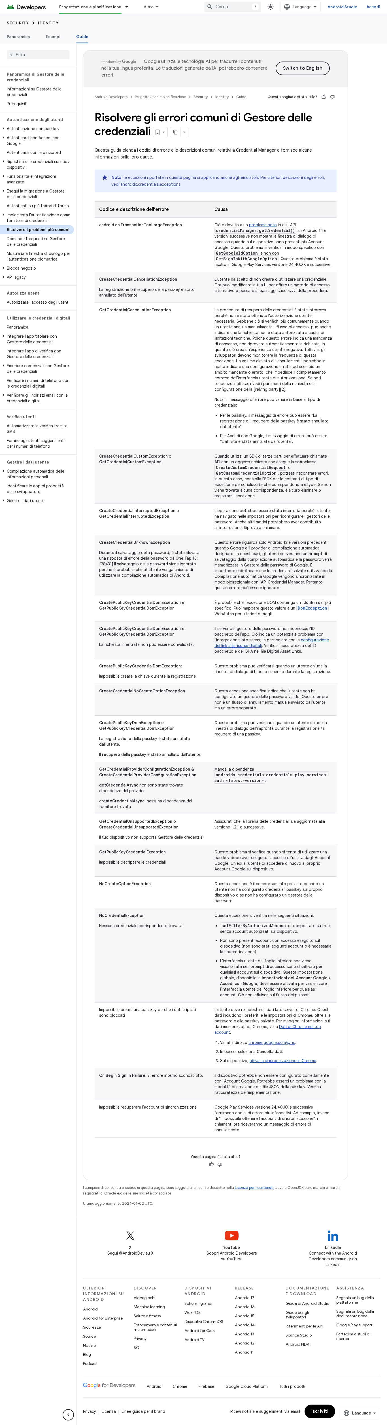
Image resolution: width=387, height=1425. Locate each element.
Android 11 (244, 1352)
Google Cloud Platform (247, 1386)
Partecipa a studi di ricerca (353, 1336)
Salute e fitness (147, 1315)
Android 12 (244, 1343)
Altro (149, 6)
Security (18, 23)
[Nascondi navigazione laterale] (68, 1414)
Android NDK (297, 1344)
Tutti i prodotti (292, 1386)
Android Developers (111, 96)
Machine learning (149, 1306)
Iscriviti (320, 1411)
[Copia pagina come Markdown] (175, 132)
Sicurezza (92, 1327)
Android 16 (245, 1306)
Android (90, 1309)
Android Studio (343, 6)
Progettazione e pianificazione (90, 6)
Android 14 (245, 1324)
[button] (37, 128)
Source (89, 1336)
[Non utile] (332, 97)
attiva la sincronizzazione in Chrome (283, 1060)
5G (136, 1347)
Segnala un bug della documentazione (355, 1313)
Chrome (180, 1386)
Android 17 (244, 1297)
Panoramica (18, 36)
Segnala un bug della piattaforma (355, 1300)
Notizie (89, 1345)
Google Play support (354, 1324)
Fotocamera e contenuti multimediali (155, 1327)
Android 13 (244, 1334)
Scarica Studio (299, 1335)
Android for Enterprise (103, 1318)
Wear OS (192, 1312)
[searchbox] (38, 54)
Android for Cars (199, 1330)
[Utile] (324, 97)
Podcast (90, 1363)
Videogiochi (144, 1297)
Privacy (140, 1338)
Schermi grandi (198, 1303)
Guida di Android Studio (307, 1303)
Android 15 (244, 1315)
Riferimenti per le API (304, 1326)
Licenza (109, 1411)
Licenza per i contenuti (254, 1187)
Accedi (373, 6)
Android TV (194, 1339)
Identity (48, 23)
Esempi (53, 36)
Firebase (206, 1386)
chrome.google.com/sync (271, 1042)
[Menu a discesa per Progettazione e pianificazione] (129, 7)
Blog (87, 1354)
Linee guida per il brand (143, 1411)
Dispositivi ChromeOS (203, 1321)
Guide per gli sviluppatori (297, 1315)
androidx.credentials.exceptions (150, 184)
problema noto (263, 224)
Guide (82, 36)
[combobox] (232, 7)
